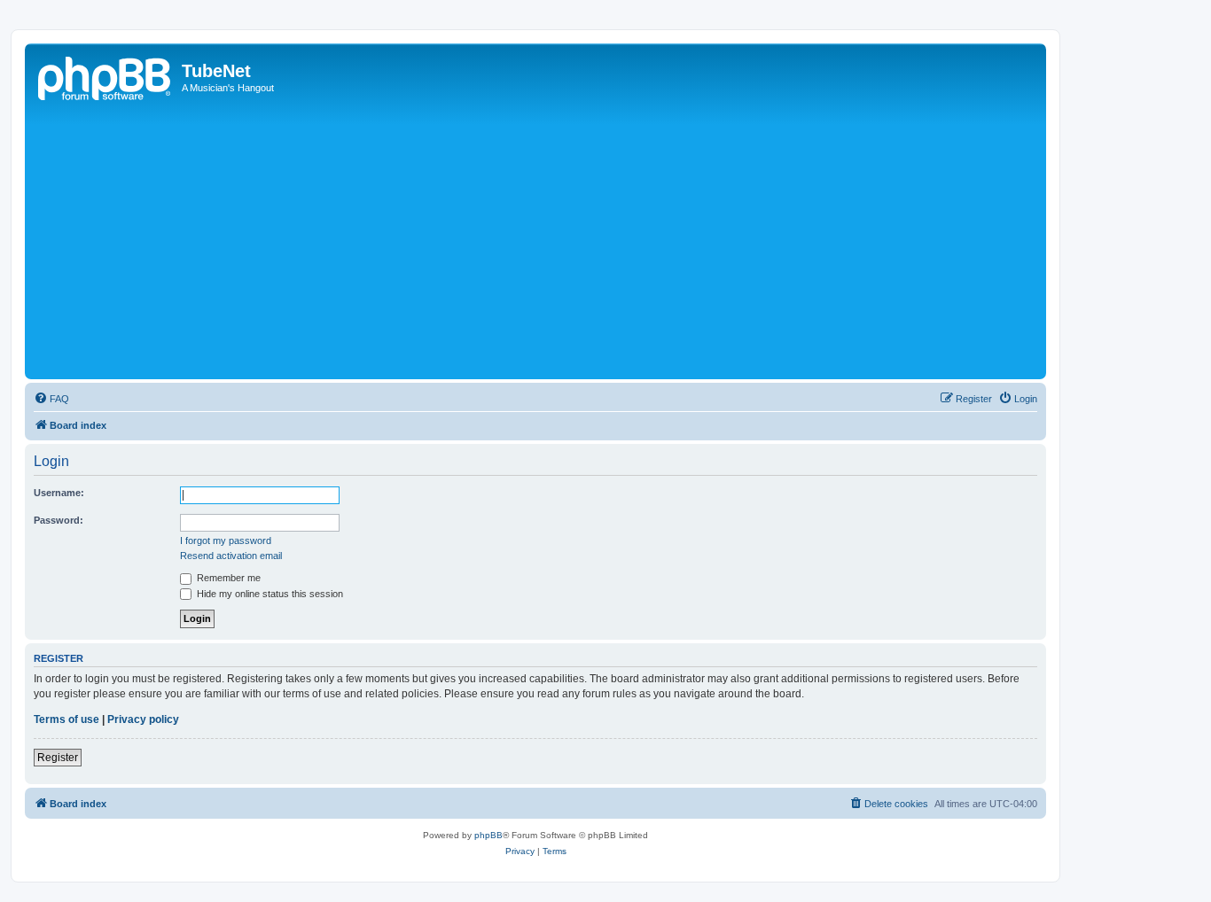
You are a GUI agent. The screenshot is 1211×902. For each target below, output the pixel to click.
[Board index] (105, 76)
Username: (59, 492)
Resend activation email (231, 555)
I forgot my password (225, 540)
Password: (58, 520)
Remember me (227, 577)
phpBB (488, 835)
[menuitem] (51, 398)
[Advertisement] (561, 242)
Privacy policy (143, 719)
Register (57, 757)
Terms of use (66, 719)
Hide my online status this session (268, 593)
